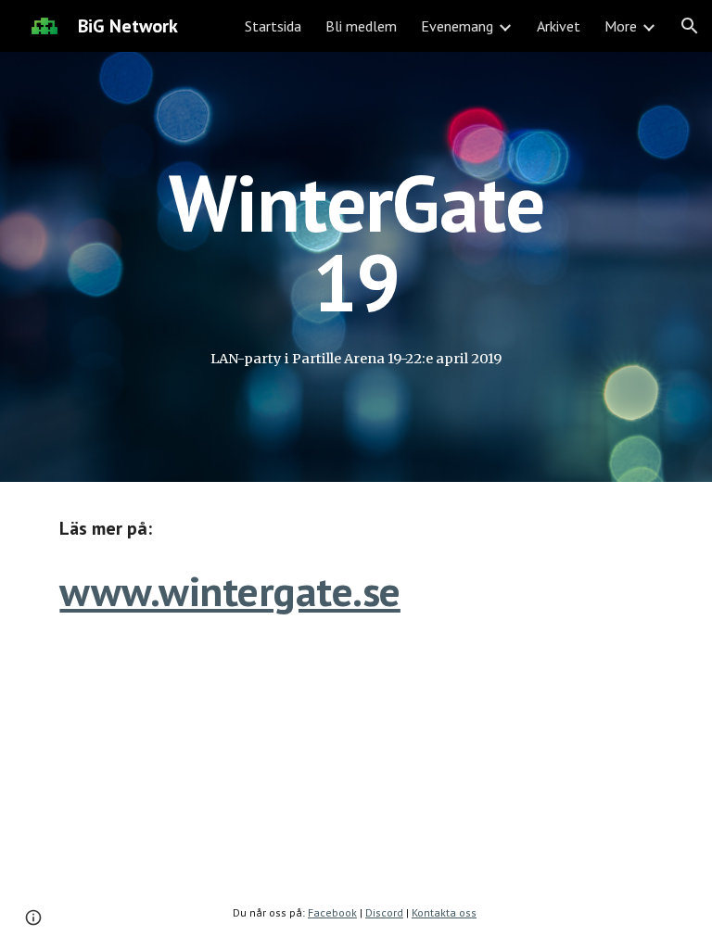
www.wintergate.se (229, 590)
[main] (355, 242)
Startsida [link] (273, 26)
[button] (690, 26)
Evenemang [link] (457, 26)
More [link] (620, 26)
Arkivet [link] (558, 26)
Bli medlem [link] (361, 26)
